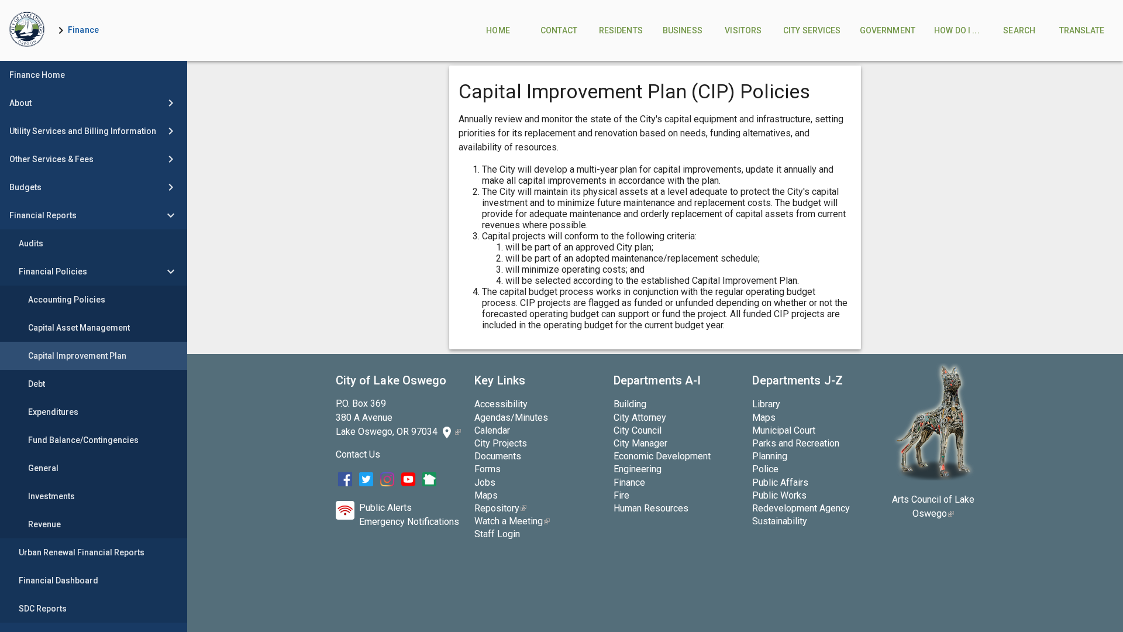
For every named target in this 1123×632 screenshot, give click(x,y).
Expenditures (53, 412)
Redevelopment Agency (801, 508)
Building (630, 404)
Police (765, 469)
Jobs (484, 482)
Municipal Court (783, 430)
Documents (497, 456)
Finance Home (37, 75)
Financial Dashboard (58, 580)
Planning (769, 456)
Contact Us (358, 454)
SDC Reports (43, 608)
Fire (621, 495)
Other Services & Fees (51, 159)
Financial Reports (43, 215)
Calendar (492, 430)
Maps (486, 495)
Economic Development (662, 456)
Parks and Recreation (795, 443)
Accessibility (501, 404)
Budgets (25, 187)
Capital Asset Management (79, 327)
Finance (83, 30)
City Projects (500, 443)
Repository (500, 508)
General (43, 468)
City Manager (640, 443)
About (20, 103)
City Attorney (640, 417)
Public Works (779, 495)
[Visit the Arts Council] (933, 477)
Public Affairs (780, 482)
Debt (36, 384)
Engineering (638, 469)
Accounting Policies (66, 299)
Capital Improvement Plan (77, 355)
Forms (487, 469)
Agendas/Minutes (511, 417)
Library (766, 404)
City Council (638, 430)
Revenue (44, 524)
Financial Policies (53, 271)
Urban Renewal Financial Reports (81, 552)
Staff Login (497, 534)
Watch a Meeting (512, 521)
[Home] (27, 30)
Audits (31, 243)
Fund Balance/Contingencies (83, 440)
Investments (51, 496)
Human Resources (651, 508)
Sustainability (779, 521)
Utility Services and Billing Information (82, 131)
